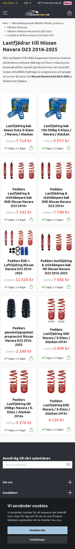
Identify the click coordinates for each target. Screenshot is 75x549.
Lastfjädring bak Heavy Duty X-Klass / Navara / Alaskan (19, 130)
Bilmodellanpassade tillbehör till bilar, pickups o (38, 23)
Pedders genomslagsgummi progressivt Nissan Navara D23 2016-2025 (19, 336)
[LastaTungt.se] (37, 13)
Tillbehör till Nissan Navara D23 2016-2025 (29, 31)
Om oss (8, 482)
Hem (5, 23)
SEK (26, 3)
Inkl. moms (9, 3)
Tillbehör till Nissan (17, 27)
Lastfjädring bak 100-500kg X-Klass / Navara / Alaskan (56, 130)
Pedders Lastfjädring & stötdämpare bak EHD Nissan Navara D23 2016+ (18, 197)
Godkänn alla (37, 530)
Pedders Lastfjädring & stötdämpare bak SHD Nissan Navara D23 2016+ (56, 197)
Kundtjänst (10, 492)
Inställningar (37, 539)
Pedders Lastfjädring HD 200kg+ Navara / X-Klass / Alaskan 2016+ (18, 408)
